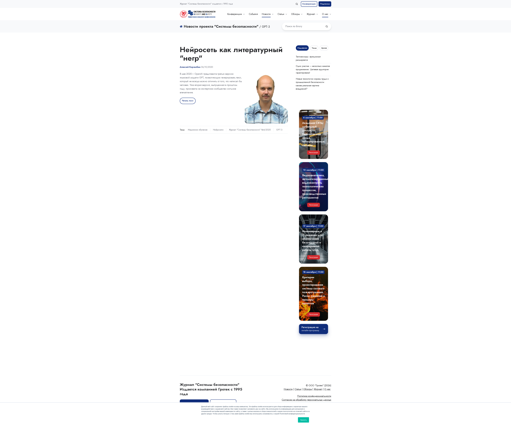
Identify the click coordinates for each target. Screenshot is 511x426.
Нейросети (218, 129)
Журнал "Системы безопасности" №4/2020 (250, 129)
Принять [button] (303, 420)
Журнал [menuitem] (318, 389)
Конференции (309, 3)
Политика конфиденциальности (314, 396)
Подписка (325, 3)
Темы (314, 48)
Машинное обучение (197, 129)
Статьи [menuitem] (298, 389)
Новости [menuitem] (288, 389)
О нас (325, 14)
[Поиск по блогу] (326, 26)
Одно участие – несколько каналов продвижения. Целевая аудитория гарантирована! (313, 69)
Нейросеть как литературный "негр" (231, 53)
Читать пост (187, 100)
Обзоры (295, 14)
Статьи (281, 14)
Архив (324, 48)
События (253, 14)
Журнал (311, 14)
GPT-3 (279, 129)
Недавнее (302, 48)
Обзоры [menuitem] (307, 389)
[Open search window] (296, 4)
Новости (266, 14)
